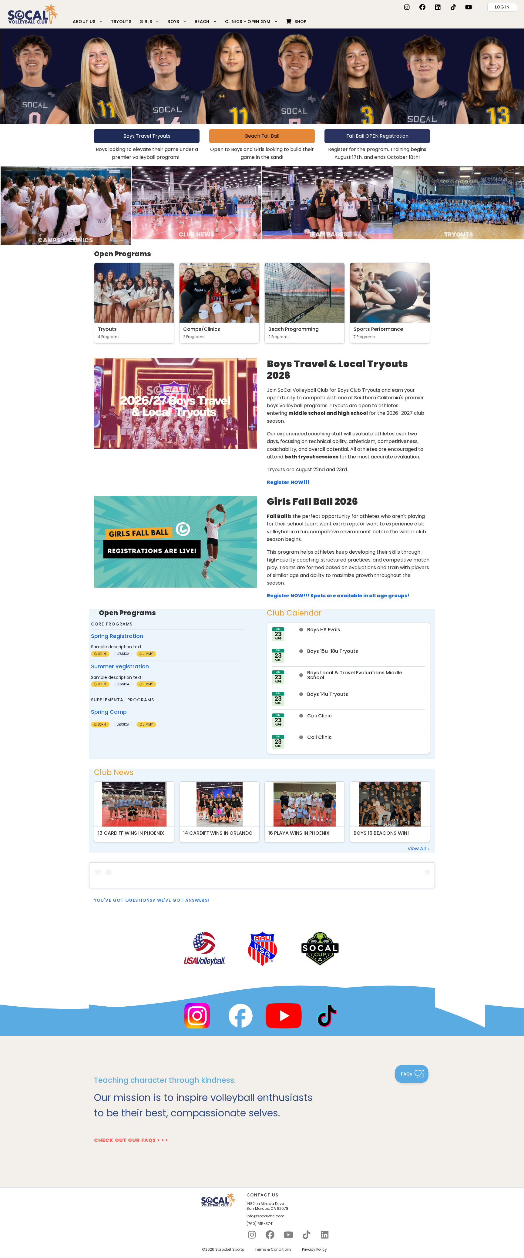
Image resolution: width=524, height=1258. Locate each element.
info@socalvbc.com (265, 1216)
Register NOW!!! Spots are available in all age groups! (338, 595)
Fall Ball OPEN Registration (377, 136)
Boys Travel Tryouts (146, 136)
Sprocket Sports (229, 1249)
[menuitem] (88, 21)
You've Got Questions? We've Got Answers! (151, 900)
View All (417, 848)
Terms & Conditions (273, 1249)
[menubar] (190, 21)
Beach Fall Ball (262, 136)
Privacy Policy (314, 1249)
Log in (502, 7)
